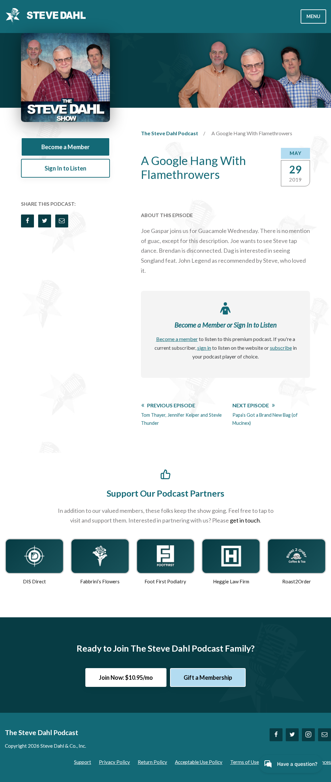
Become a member (177, 339)
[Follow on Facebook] (276, 734)
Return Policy (152, 762)
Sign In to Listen (65, 168)
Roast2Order (296, 581)
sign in (204, 348)
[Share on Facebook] (27, 221)
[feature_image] (34, 555)
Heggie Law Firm (231, 581)
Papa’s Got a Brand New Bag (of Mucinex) (265, 413)
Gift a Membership (208, 677)
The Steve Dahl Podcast (169, 133)
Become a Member (65, 146)
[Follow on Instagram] (308, 734)
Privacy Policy (114, 762)
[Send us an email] (324, 734)
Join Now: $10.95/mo (126, 677)
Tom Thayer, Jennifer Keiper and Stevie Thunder (181, 413)
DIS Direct (34, 581)
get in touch (245, 520)
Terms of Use (244, 762)
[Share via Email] (61, 221)
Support (82, 762)
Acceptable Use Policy (198, 762)
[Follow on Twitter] (292, 734)
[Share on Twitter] (44, 221)
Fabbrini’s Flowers (100, 581)
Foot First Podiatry (165, 581)
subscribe (281, 348)
